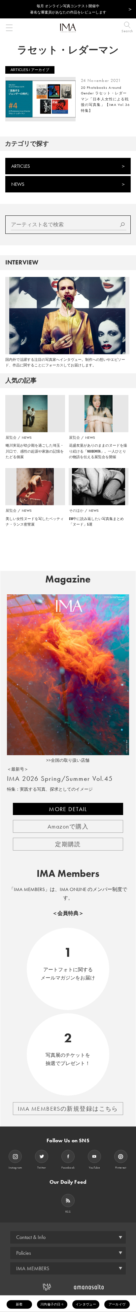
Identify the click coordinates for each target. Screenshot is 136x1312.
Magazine (67, 579)
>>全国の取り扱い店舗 (67, 760)
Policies (23, 1253)
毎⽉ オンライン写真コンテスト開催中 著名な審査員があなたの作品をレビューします (68, 9)
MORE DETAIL (68, 809)
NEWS (17, 184)
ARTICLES (20, 166)
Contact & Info (31, 1237)
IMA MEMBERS (32, 1268)
